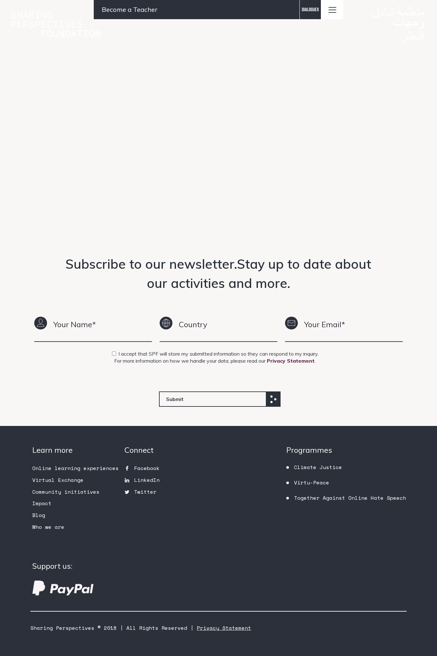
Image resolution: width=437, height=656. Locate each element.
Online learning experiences (75, 468)
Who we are (48, 527)
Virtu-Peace (311, 482)
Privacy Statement (290, 361)
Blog (38, 515)
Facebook (147, 468)
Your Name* (74, 324)
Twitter (145, 492)
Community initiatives (65, 492)
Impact (42, 503)
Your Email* (324, 324)
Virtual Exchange (57, 480)
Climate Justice (318, 467)
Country (193, 324)
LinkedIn (147, 480)
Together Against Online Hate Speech (350, 498)
